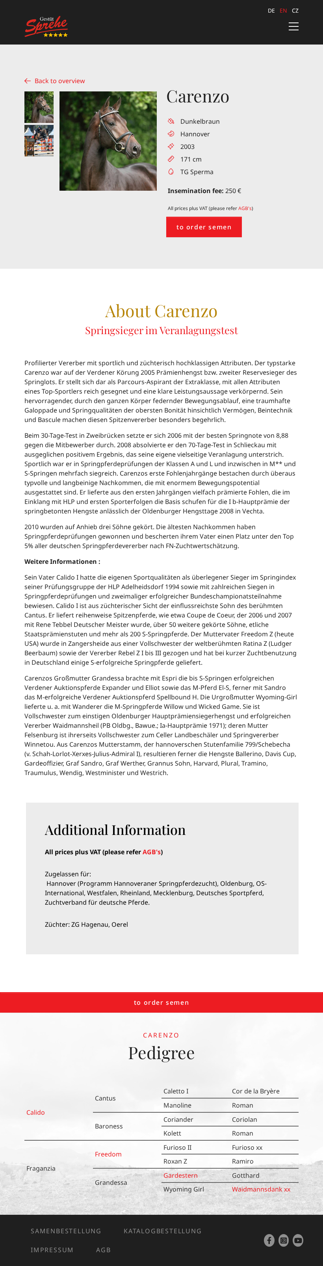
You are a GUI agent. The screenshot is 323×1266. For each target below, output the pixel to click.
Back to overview (60, 80)
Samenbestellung (66, 1231)
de (271, 10)
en (283, 10)
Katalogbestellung (163, 1231)
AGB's (245, 208)
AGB (103, 1250)
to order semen (204, 227)
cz (295, 10)
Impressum (52, 1250)
